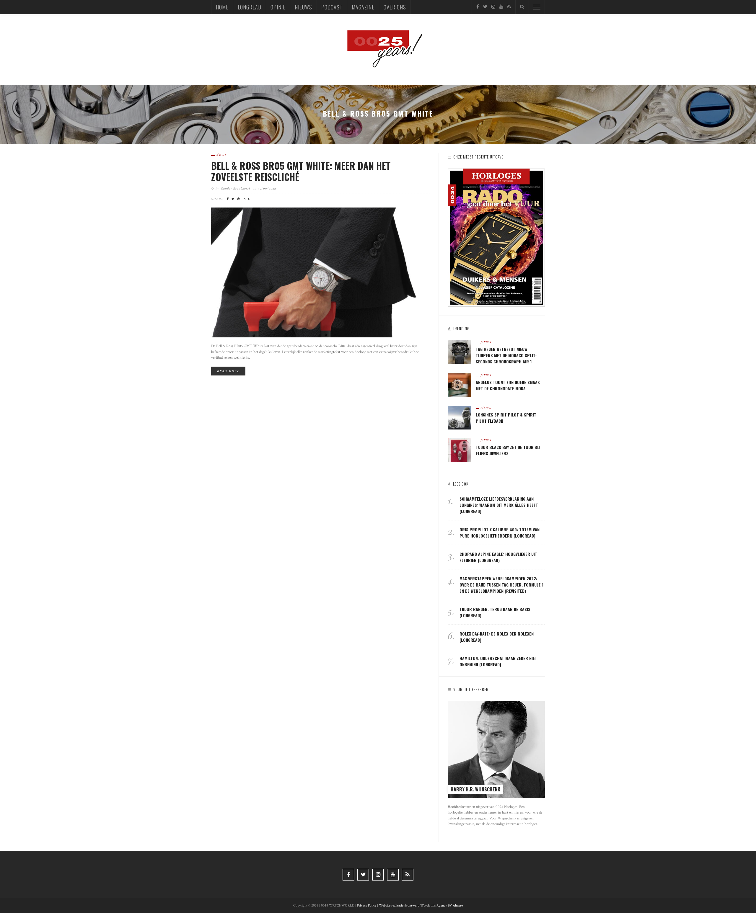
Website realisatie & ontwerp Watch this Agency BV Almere (421, 905)
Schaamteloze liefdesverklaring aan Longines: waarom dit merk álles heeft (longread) (499, 505)
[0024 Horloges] (378, 49)
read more (228, 371)
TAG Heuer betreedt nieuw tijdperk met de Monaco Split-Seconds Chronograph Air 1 (506, 355)
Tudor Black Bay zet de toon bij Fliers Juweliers (508, 450)
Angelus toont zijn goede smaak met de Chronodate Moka (508, 385)
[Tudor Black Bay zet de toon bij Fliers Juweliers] (459, 450)
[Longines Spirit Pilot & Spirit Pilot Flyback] (459, 417)
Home (222, 7)
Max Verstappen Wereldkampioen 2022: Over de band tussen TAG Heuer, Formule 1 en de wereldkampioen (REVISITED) (501, 584)
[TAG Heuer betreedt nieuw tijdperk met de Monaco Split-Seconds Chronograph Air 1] (459, 352)
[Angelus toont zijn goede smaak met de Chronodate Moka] (459, 385)
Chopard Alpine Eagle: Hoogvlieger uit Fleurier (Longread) (498, 557)
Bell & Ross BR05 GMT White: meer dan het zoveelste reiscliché (301, 171)
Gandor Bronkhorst (235, 188)
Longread (249, 7)
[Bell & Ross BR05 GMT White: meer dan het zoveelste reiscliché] (320, 272)
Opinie (278, 7)
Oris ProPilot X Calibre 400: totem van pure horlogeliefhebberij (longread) (500, 532)
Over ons (395, 7)
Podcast (332, 7)
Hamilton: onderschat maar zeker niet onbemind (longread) (498, 661)
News (221, 154)
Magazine (363, 7)
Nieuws (303, 7)
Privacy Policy (366, 905)
